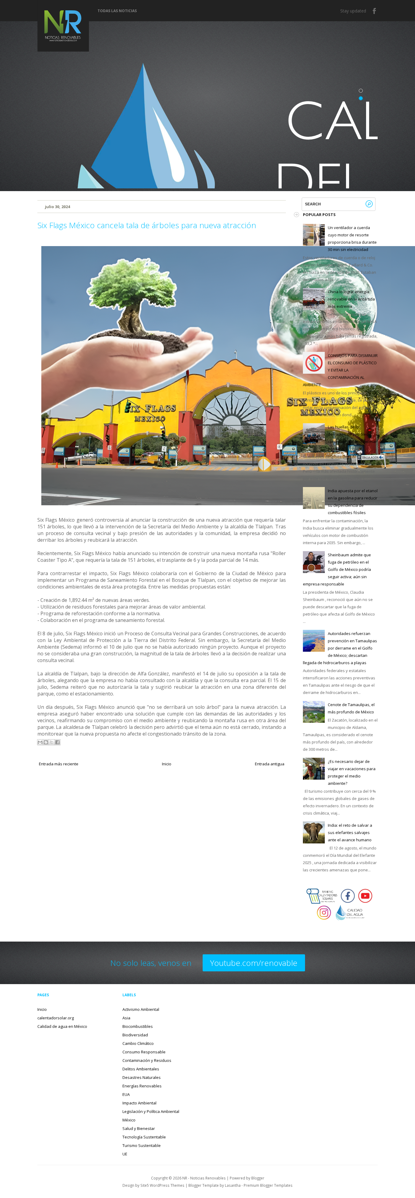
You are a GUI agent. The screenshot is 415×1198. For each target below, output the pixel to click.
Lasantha (233, 1185)
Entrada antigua (269, 764)
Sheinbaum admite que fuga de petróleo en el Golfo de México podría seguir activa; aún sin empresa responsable (337, 569)
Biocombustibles (137, 1026)
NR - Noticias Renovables (204, 1178)
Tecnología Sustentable (144, 1137)
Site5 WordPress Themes (162, 1185)
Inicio (166, 764)
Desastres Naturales (141, 1077)
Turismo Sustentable (141, 1145)
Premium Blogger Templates (268, 1185)
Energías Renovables (142, 1086)
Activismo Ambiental (140, 1009)
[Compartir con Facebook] (57, 742)
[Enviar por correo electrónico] (40, 742)
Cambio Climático (138, 1043)
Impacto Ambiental (139, 1103)
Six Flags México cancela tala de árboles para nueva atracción (146, 225)
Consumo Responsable (144, 1052)
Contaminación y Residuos (146, 1060)
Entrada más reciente (58, 764)
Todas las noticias (117, 11)
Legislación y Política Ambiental (150, 1111)
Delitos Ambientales (140, 1069)
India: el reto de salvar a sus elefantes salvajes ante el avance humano (350, 832)
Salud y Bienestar (138, 1128)
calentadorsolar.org (55, 1018)
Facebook (375, 11)
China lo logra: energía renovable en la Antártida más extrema (351, 299)
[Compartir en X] (52, 742)
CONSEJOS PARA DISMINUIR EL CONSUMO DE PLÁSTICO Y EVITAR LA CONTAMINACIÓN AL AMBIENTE (340, 370)
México (128, 1120)
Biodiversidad (135, 1035)
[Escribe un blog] (46, 742)
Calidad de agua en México (62, 1026)
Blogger (257, 1178)
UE (124, 1154)
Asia (126, 1018)
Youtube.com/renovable (253, 962)
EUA (126, 1094)
